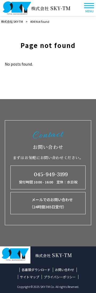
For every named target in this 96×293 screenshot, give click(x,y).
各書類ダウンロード (36, 270)
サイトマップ (29, 277)
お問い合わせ (64, 270)
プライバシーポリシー (60, 277)
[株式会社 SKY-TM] (17, 8)
